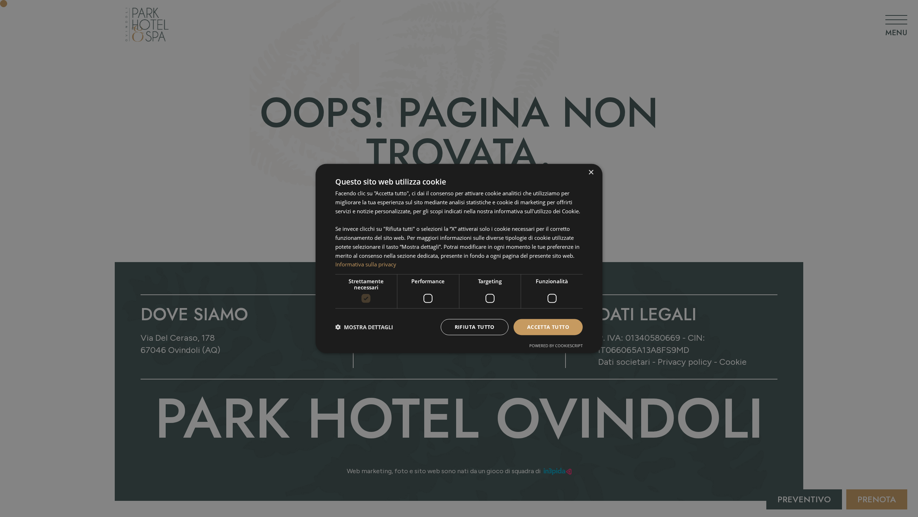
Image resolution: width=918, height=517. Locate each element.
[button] (364, 327)
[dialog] (459, 258)
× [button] (590, 172)
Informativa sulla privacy (365, 264)
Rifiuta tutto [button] (475, 326)
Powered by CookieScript (556, 345)
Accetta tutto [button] (548, 326)
